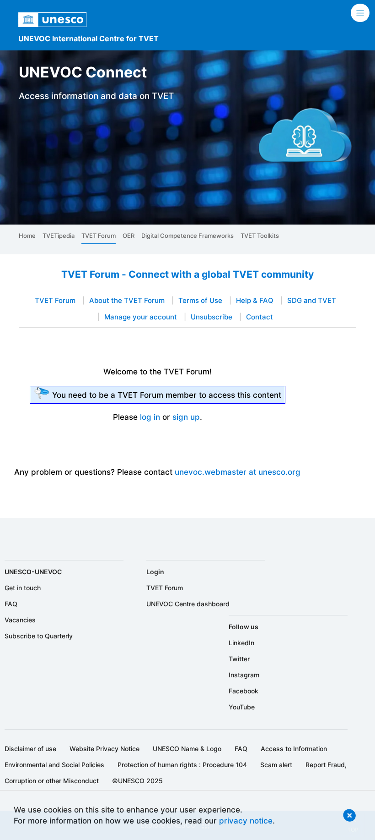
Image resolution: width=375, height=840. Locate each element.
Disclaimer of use (30, 748)
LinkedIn (241, 643)
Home (27, 235)
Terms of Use (200, 300)
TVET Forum (98, 235)
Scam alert (276, 765)
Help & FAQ (254, 300)
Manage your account (140, 317)
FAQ (11, 604)
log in (150, 417)
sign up (186, 417)
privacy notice (246, 820)
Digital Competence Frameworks (187, 235)
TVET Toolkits (260, 235)
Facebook (243, 691)
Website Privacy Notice (104, 748)
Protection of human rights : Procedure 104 (182, 765)
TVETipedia (59, 235)
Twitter (239, 659)
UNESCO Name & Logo (187, 748)
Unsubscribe (211, 317)
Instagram (244, 675)
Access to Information (294, 748)
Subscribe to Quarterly (39, 636)
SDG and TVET (311, 300)
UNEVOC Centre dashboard (188, 604)
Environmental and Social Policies (54, 765)
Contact (259, 317)
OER (128, 235)
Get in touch (23, 588)
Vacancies (20, 620)
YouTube (242, 707)
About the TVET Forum (127, 300)
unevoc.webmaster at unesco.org (237, 472)
